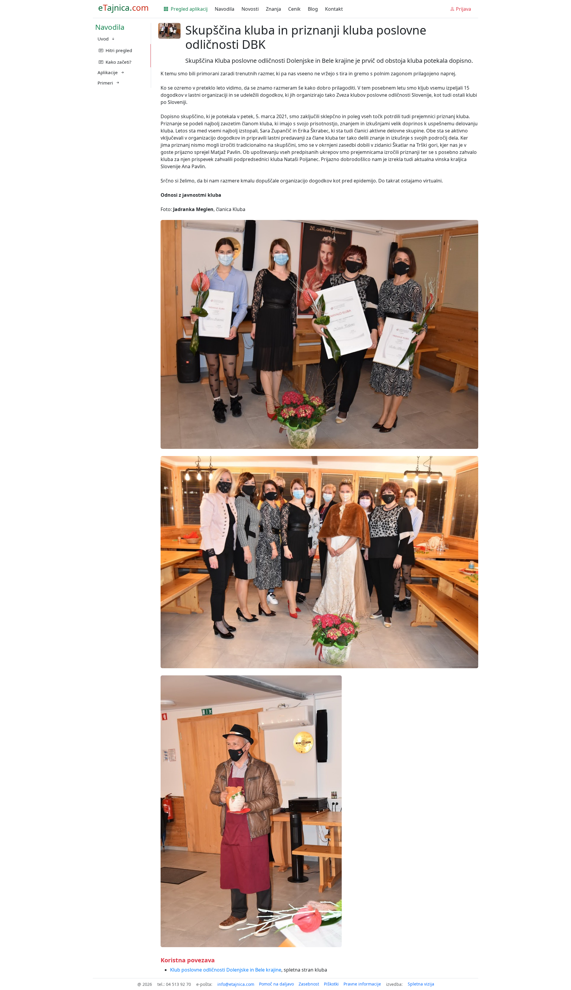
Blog (313, 9)
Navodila (224, 9)
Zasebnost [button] (309, 984)
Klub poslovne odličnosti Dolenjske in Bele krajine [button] (225, 969)
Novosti (250, 9)
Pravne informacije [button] (362, 984)
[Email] (236, 984)
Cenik (294, 9)
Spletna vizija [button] (421, 984)
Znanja (273, 9)
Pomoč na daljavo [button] (276, 984)
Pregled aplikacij (189, 9)
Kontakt (334, 9)
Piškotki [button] (331, 984)
